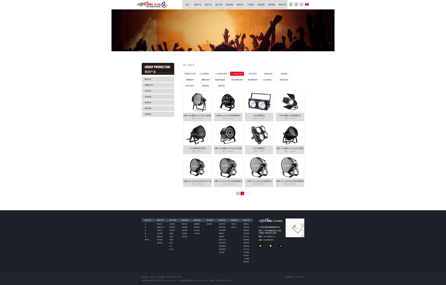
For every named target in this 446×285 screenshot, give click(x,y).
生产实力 (246, 236)
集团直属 (261, 5)
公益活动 (197, 233)
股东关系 (246, 255)
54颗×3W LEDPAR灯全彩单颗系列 (228, 181)
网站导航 (184, 224)
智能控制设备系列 (221, 80)
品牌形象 (246, 246)
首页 (187, 5)
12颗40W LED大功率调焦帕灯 (228, 116)
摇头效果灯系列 (237, 80)
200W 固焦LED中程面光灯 (290, 116)
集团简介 (246, 224)
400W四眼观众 (259, 148)
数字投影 (148, 108)
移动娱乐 (148, 114)
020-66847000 (268, 240)
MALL (296, 4)
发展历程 (246, 227)
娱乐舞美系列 (253, 80)
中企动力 (297, 277)
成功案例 (209, 220)
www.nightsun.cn (269, 236)
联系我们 (246, 262)
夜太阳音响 (222, 230)
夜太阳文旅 (222, 227)
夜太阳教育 (222, 246)
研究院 (147, 240)
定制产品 (221, 86)
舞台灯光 (148, 79)
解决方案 (218, 5)
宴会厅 (171, 240)
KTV (170, 246)
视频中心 (234, 227)
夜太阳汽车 (222, 224)
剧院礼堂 (172, 227)
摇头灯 (179, 277)
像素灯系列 (284, 80)
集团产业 (197, 5)
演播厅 (171, 233)
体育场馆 (172, 224)
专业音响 (148, 97)
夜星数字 (221, 233)
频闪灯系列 (190, 86)
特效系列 (284, 74)
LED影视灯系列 (221, 74)
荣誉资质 (246, 230)
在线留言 (184, 233)
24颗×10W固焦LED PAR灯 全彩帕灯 (229, 148)
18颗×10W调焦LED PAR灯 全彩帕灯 (198, 116)
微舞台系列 (206, 80)
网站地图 (184, 227)
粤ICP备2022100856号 (223, 280)
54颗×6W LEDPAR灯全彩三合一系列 (198, 181)
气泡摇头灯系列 (190, 74)
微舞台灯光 (149, 85)
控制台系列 (268, 74)
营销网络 (246, 240)
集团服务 (271, 5)
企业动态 (197, 230)
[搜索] (301, 4)
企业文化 (246, 249)
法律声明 (184, 230)
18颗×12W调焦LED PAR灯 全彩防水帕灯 (292, 148)
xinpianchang (270, 246)
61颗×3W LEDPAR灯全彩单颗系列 (290, 181)
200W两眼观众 (259, 116)
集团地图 (229, 5)
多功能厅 (172, 230)
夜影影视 (221, 236)
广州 (302, 277)
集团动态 (240, 5)
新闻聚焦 (197, 224)
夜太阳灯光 (171, 277)
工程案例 (250, 5)
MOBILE (291, 4)
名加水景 (221, 252)
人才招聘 (246, 259)
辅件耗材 (205, 86)
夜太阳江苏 (222, 243)
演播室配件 (190, 80)
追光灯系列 (253, 74)
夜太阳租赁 (222, 249)
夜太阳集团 (161, 277)
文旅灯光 (148, 91)
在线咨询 (184, 236)
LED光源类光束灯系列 (268, 80)
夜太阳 (152, 277)
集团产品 (208, 5)
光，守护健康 (70, 30)
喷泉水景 (148, 102)
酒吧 (170, 243)
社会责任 (246, 252)
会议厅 (171, 236)
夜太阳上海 (222, 240)
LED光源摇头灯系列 (206, 74)
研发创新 (246, 233)
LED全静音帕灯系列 (197, 148)
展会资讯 (197, 227)
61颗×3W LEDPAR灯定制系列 (259, 181)
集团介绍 (282, 5)
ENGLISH (307, 4)
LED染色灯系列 (237, 74)
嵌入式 (171, 249)
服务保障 (246, 243)
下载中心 (234, 224)
